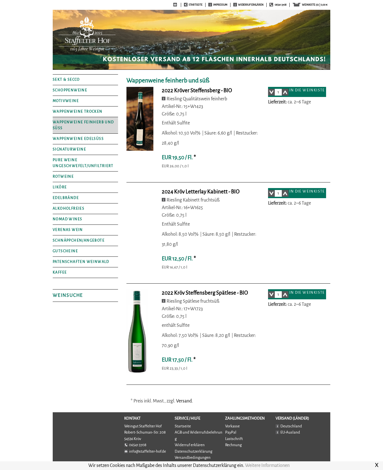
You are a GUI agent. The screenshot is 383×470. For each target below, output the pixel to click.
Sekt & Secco (66, 80)
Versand (184, 401)
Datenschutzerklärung (193, 451)
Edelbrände (66, 198)
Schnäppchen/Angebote (79, 240)
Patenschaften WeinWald (81, 262)
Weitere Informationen (267, 465)
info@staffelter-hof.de (147, 451)
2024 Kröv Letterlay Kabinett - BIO (200, 192)
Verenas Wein (68, 230)
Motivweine (66, 101)
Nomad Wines (67, 219)
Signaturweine (69, 149)
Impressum (220, 4)
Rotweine (63, 177)
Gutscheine (65, 251)
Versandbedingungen (193, 457)
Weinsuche (68, 295)
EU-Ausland (290, 432)
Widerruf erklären (251, 4)
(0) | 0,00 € (314, 4)
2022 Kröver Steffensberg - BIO (197, 90)
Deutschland (291, 426)
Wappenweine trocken (78, 112)
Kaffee (60, 272)
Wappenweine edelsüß (78, 139)
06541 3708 (281, 4)
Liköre (60, 187)
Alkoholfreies (68, 208)
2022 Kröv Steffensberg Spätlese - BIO (205, 293)
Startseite (183, 426)
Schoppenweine (70, 90)
